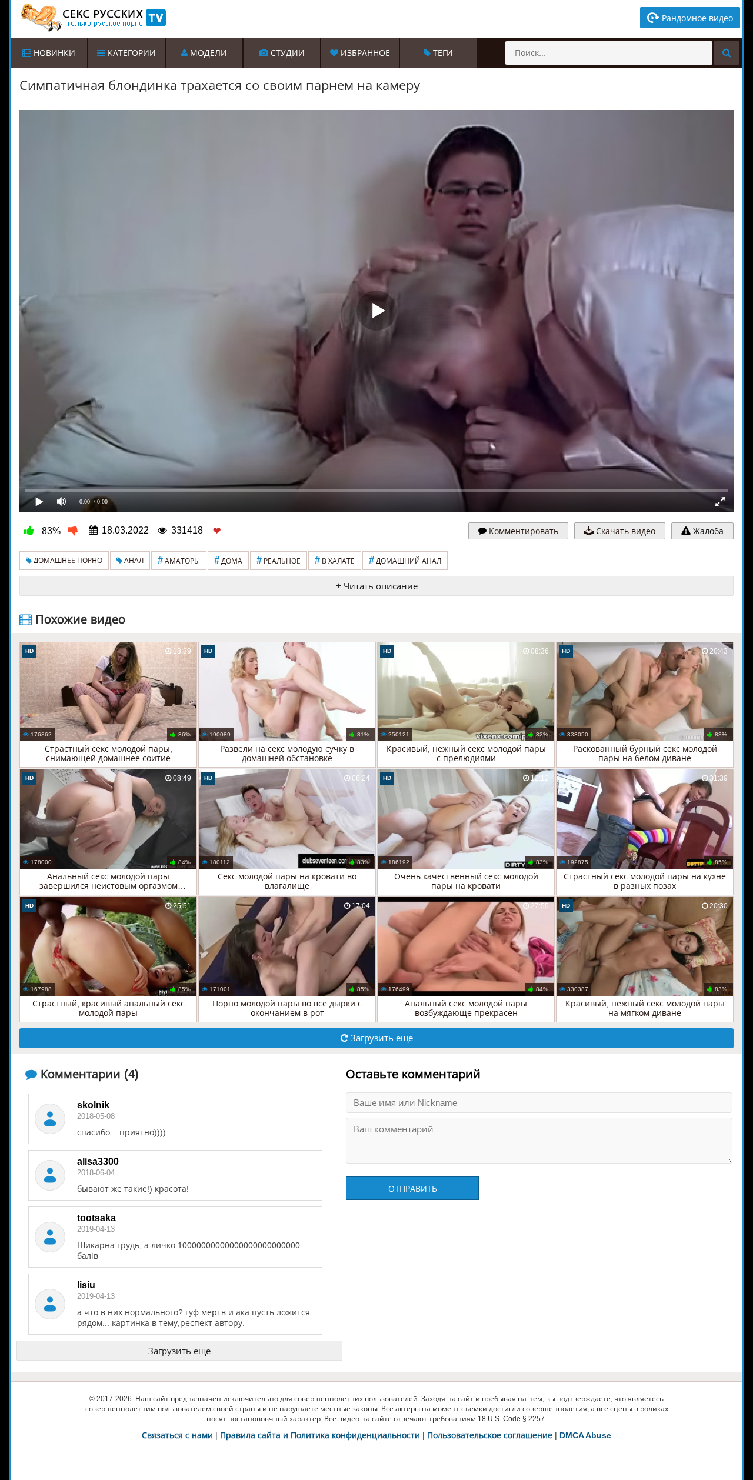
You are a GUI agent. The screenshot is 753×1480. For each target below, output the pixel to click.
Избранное (364, 53)
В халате (335, 560)
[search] (726, 53)
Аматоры (179, 560)
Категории (130, 53)
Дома (228, 560)
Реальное (278, 560)
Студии (286, 53)
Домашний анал (405, 560)
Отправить (412, 1189)
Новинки (53, 53)
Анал (133, 560)
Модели (207, 53)
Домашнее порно (67, 560)
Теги (442, 53)
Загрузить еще (380, 1038)
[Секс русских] (92, 17)
